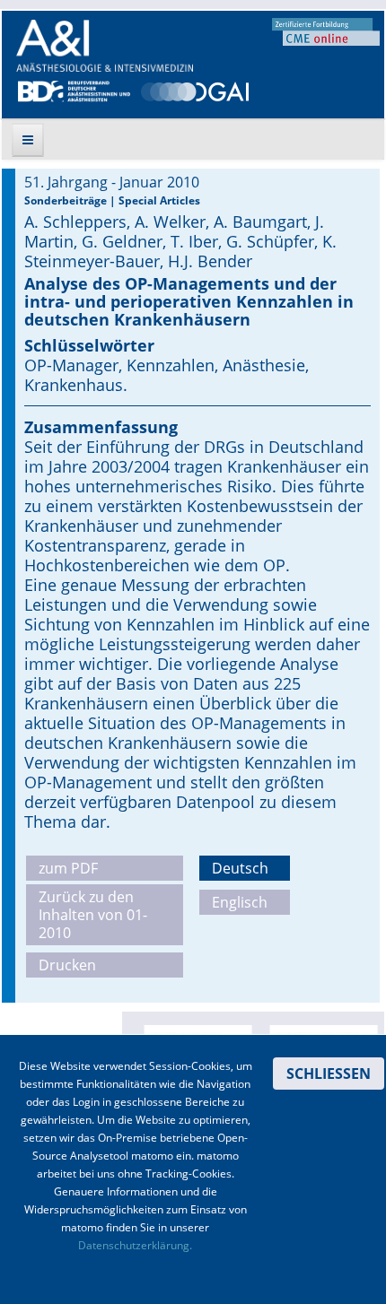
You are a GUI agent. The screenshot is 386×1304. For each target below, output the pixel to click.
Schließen (328, 1073)
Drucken (67, 965)
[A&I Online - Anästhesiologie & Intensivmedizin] (104, 46)
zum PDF (68, 868)
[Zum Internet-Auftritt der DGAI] (195, 90)
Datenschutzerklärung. (135, 1245)
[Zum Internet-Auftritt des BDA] (74, 90)
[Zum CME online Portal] (326, 30)
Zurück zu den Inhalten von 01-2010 (93, 915)
